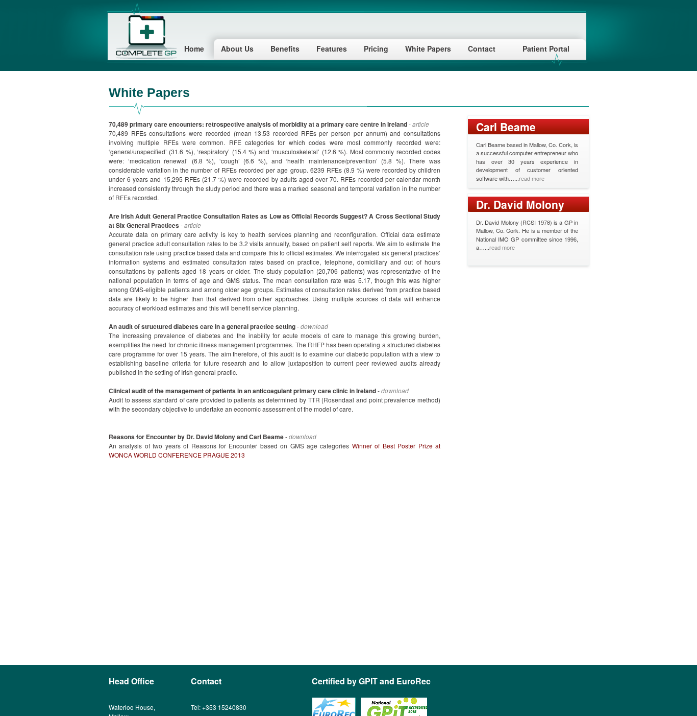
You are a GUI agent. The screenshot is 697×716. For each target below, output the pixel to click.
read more (531, 178)
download (314, 326)
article (420, 124)
